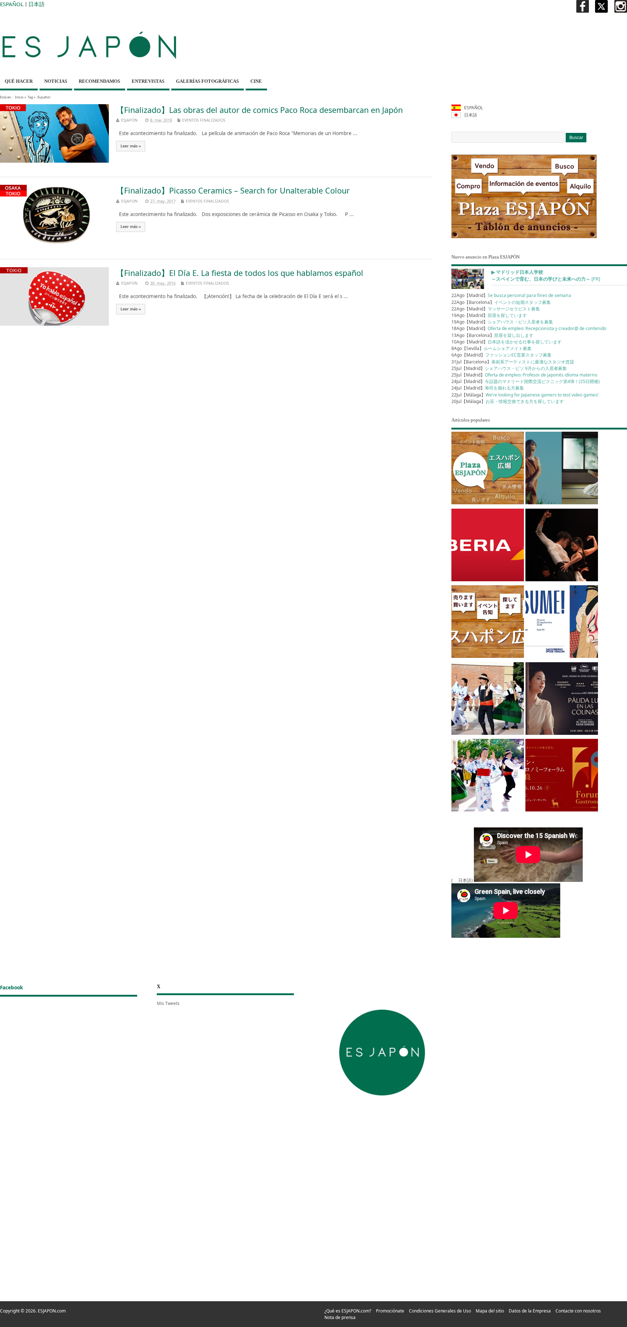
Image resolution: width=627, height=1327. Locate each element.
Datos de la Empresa (530, 1311)
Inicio (19, 97)
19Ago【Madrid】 (489, 315)
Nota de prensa (340, 1317)
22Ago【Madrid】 (511, 295)
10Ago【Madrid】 (506, 342)
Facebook (11, 987)
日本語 (36, 4)
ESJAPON (129, 120)
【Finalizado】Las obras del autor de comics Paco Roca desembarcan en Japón (259, 110)
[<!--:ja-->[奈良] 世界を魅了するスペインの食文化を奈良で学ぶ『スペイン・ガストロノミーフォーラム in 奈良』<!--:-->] (561, 776)
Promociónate (390, 1311)
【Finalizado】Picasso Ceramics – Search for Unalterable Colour (233, 190)
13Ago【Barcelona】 (492, 335)
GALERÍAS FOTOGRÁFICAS (207, 81)
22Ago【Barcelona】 (501, 302)
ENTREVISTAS (148, 81)
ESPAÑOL (12, 4)
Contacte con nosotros (578, 1311)
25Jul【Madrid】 (509, 368)
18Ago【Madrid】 (528, 328)
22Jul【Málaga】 (524, 395)
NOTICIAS (55, 81)
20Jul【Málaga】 (507, 401)
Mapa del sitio (490, 1311)
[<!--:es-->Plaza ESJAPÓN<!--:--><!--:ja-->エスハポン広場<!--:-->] (487, 469)
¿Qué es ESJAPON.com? (347, 1311)
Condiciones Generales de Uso (440, 1311)
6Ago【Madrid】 (501, 355)
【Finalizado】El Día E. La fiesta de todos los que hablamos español (239, 273)
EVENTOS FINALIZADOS (203, 120)
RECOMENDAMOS (99, 81)
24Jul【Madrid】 (525, 381)
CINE (256, 81)
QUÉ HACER (19, 81)
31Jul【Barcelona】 (512, 362)
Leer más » (130, 145)
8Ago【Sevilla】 (491, 348)
